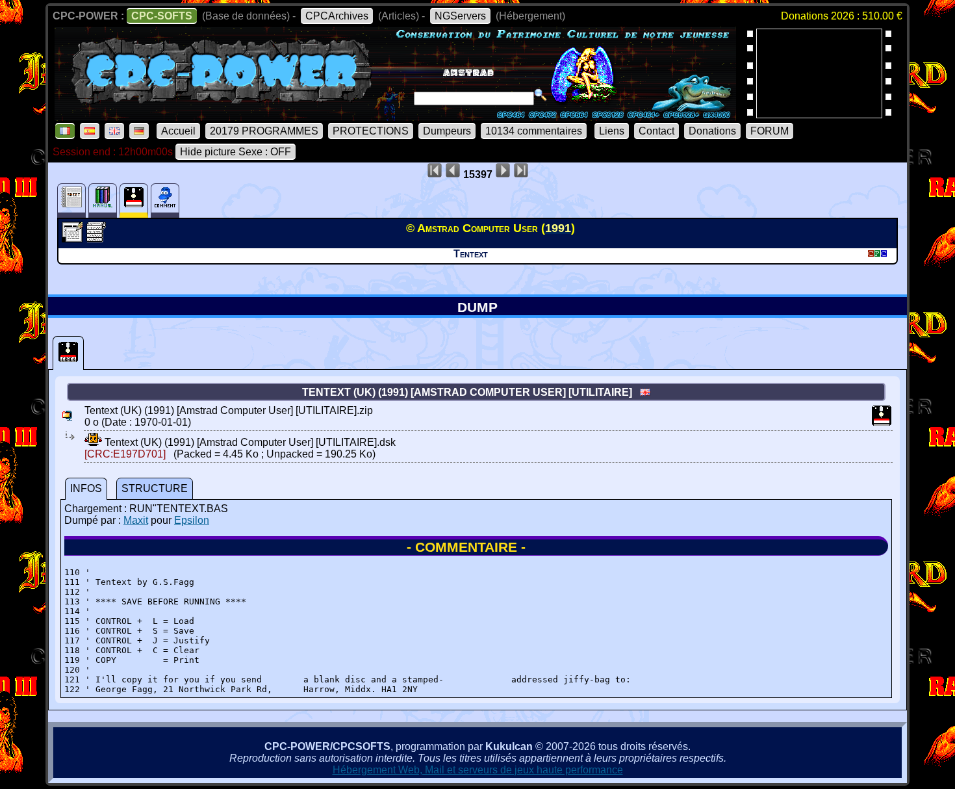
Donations (712, 130)
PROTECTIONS (371, 130)
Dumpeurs (447, 130)
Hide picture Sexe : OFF (235, 151)
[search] (540, 94)
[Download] (93, 442)
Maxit (135, 520)
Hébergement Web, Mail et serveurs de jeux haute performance (478, 769)
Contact (656, 130)
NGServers (460, 15)
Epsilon (191, 520)
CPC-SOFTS (161, 15)
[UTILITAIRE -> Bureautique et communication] (74, 238)
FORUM (769, 130)
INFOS (86, 488)
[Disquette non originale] (68, 353)
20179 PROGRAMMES (264, 130)
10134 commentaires (533, 130)
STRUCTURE (154, 488)
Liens (611, 130)
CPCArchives (336, 15)
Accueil (178, 130)
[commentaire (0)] (165, 200)
